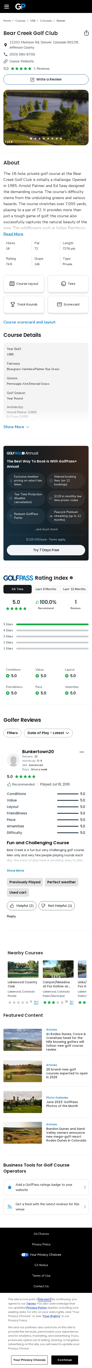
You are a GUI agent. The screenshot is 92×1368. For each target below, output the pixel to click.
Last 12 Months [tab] (74, 589)
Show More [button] (13, 426)
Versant (45, 1299)
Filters (12, 732)
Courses (20, 20)
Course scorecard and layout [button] (29, 322)
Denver (61, 20)
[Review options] (81, 752)
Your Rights (51, 1316)
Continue (65, 1360)
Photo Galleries (57, 1098)
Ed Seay (12, 417)
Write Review (38, 1002)
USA (33, 20)
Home (7, 20)
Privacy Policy (41, 1244)
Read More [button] (13, 234)
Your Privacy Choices (45, 1255)
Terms (31, 1304)
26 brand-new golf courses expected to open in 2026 (67, 1073)
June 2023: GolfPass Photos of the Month (62, 1104)
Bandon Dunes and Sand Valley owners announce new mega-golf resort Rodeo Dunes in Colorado (66, 1135)
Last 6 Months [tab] (46, 589)
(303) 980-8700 (22, 54)
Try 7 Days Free (46, 550)
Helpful (25, 905)
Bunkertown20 (38, 752)
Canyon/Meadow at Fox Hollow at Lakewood (56, 986)
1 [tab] (31, 138)
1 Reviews (42, 68)
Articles (51, 1030)
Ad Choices (41, 1234)
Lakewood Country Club (22, 984)
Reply (11, 916)
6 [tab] (52, 138)
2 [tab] (35, 138)
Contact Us (41, 1286)
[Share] (86, 32)
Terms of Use (41, 1276)
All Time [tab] (17, 589)
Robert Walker (17, 421)
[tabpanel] (46, 117)
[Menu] (6, 6)
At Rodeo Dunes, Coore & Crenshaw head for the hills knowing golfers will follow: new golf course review (66, 1042)
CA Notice (41, 1265)
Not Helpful (60, 905)
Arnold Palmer (17, 412)
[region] (46, 1330)
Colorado (46, 20)
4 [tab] (44, 138)
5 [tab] (48, 138)
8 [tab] (61, 138)
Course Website (21, 61)
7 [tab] (57, 138)
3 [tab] (39, 138)
